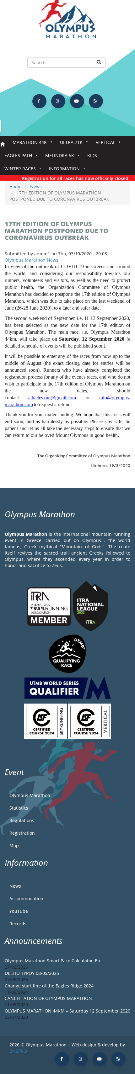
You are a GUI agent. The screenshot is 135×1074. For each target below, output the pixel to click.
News (36, 186)
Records (17, 924)
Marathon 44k (27, 144)
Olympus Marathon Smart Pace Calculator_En (52, 961)
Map (14, 845)
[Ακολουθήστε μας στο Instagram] (58, 101)
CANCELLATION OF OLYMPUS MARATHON (48, 998)
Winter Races (18, 170)
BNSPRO (18, 1051)
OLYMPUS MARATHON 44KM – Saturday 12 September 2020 (67, 1011)
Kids (92, 155)
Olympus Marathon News (31, 260)
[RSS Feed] (96, 101)
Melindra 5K (57, 157)
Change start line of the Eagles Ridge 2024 (49, 986)
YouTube (18, 911)
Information (62, 170)
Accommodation (26, 898)
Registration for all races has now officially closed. (72, 178)
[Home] (67, 22)
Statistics (18, 808)
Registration (22, 833)
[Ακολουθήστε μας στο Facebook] (39, 101)
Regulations (21, 820)
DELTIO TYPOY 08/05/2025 (32, 973)
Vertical (103, 144)
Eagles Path (16, 157)
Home (2, 144)
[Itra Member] (50, 606)
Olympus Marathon (29, 795)
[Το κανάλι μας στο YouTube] (77, 101)
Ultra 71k (69, 144)
